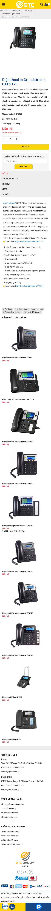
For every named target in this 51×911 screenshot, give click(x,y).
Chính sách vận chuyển (10, 831)
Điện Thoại (7, 309)
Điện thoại (16, 11)
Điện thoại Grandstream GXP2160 (29, 242)
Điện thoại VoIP (9, 203)
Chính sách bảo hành (10, 836)
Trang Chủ (4, 11)
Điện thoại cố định (22, 309)
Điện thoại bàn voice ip (12, 312)
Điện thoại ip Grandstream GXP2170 (15, 17)
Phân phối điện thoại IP (32, 312)
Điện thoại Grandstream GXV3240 (29, 286)
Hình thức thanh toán (10, 813)
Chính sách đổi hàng (10, 840)
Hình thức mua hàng (9, 817)
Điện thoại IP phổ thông (11, 14)
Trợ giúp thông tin (9, 808)
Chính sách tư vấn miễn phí (12, 844)
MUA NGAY (25, 147)
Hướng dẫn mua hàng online (13, 804)
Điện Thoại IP (29, 11)
